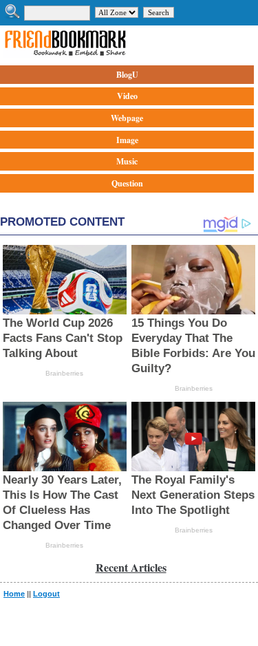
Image (127, 140)
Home (14, 594)
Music (127, 161)
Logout (46, 594)
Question (127, 183)
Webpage (127, 118)
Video (127, 96)
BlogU (127, 74)
